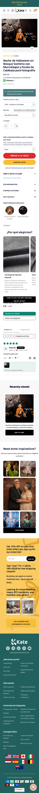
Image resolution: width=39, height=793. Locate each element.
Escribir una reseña (12, 314)
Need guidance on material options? (25, 110)
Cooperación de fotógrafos (8, 722)
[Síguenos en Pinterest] (24, 648)
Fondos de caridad (9, 717)
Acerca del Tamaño (9, 675)
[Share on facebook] (30, 358)
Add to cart (19, 432)
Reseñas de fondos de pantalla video (28, 710)
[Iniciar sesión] (30, 10)
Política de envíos (9, 697)
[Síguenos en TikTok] (19, 648)
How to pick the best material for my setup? (19, 299)
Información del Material (8, 692)
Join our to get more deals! (19, 168)
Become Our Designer (28, 722)
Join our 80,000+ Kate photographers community (21, 623)
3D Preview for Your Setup (12, 178)
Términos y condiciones (25, 696)
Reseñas (6, 713)
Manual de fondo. (26, 743)
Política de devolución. (28, 687)
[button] (8, 56)
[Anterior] (4, 33)
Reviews (6, 742)
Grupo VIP (6, 667)
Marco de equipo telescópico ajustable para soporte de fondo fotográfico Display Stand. (18, 144)
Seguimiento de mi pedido (27, 671)
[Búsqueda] (8, 11)
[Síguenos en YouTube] (29, 648)
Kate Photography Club (9, 747)
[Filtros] (11, 336)
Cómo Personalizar (27, 735)
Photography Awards (10, 709)
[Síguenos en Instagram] (13, 648)
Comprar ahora (19, 162)
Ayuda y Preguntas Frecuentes (27, 664)
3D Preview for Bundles (8, 737)
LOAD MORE (19, 530)
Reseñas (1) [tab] (8, 330)
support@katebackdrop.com (19, 652)
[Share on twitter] (34, 358)
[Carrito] (34, 10)
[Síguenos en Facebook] (8, 648)
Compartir (6, 225)
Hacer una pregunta (12, 318)
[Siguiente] (35, 33)
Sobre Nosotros (8, 687)
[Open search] (5, 336)
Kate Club (6, 671)
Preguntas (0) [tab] (25, 330)
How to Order (25, 739)
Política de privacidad (28, 691)
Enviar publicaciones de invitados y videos (27, 717)
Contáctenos (7, 663)
